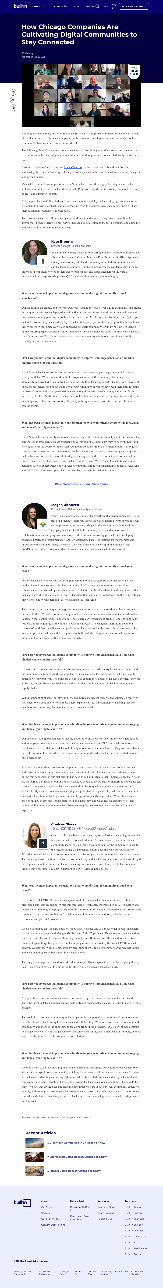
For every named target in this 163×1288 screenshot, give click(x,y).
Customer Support (108, 1207)
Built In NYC (131, 1242)
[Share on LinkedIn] (13, 108)
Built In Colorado (134, 1230)
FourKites (70, 201)
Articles (89, 6)
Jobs (76, 6)
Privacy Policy (78, 1272)
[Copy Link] (13, 100)
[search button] (97, 6)
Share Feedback (106, 1213)
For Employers (133, 6)
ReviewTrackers (73, 167)
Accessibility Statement (45, 1272)
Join (105, 6)
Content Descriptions (53, 1224)
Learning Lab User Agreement (22, 1272)
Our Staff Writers (50, 1218)
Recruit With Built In (80, 1209)
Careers (45, 1213)
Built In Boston (133, 1213)
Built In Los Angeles (136, 1236)
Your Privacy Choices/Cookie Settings (114, 1272)
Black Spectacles (74, 184)
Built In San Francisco (137, 1248)
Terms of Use (92, 1272)
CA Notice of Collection (137, 1272)
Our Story (46, 1207)
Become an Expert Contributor (80, 1218)
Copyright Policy (64, 1272)
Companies (60, 6)
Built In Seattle (133, 1254)
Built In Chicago (134, 1224)
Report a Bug (105, 1218)
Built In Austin (133, 1207)
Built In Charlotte (134, 1218)
